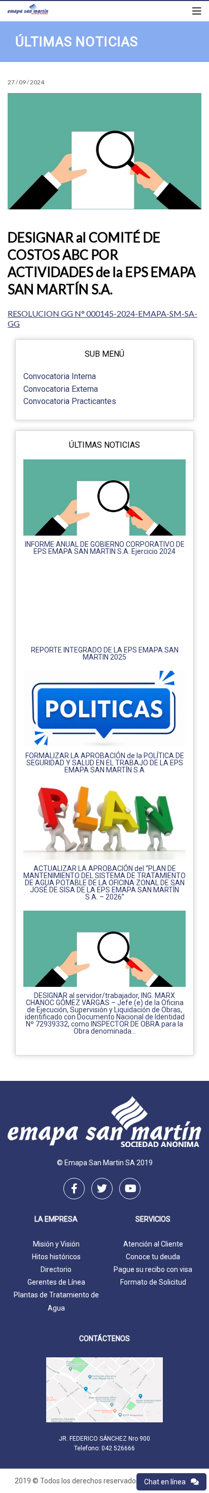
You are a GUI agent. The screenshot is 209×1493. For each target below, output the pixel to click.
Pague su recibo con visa (153, 1269)
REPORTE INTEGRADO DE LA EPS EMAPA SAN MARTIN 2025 (105, 653)
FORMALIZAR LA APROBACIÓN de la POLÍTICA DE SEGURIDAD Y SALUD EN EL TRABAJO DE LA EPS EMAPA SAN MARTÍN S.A (104, 763)
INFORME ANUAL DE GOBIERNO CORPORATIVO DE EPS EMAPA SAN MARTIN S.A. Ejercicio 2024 (105, 547)
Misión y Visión (56, 1244)
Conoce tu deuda (153, 1257)
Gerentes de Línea (56, 1282)
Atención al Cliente (153, 1244)
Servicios (152, 1219)
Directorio (56, 1269)
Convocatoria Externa (60, 389)
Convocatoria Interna (59, 376)
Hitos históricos (56, 1257)
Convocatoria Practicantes (69, 401)
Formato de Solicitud (153, 1282)
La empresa (56, 1219)
